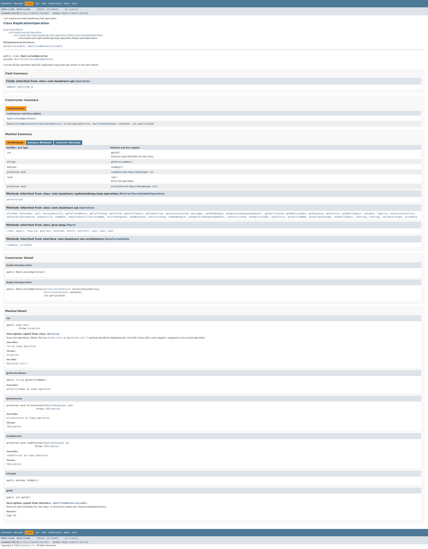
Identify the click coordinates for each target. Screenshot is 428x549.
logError (382, 213)
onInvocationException (21, 216)
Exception (34, 328)
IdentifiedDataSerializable (44, 46)
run (113, 177)
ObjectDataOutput (140, 186)
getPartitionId (274, 213)
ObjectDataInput (138, 172)
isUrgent (369, 213)
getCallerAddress (76, 213)
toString (361, 216)
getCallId (116, 213)
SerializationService (48, 123)
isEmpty (115, 167)
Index (67, 4)
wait (94, 231)
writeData (411, 216)
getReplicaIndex (296, 213)
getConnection (154, 213)
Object (71, 225)
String (11, 161)
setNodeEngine (177, 216)
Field (25, 13)
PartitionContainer (105, 123)
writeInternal (119, 186)
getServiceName (120, 161)
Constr (34, 13)
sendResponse (138, 216)
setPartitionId (236, 216)
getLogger (197, 213)
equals (20, 231)
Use (37, 4)
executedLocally (53, 213)
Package (18, 4)
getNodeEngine (214, 213)
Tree (43, 4)
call (37, 213)
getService (333, 213)
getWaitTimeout (351, 213)
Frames (41, 9)
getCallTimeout (133, 213)
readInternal (119, 172)
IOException (52, 408)
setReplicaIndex (259, 216)
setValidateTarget (320, 216)
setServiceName (296, 216)
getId (114, 152)
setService (278, 216)
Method (44, 13)
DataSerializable (14, 46)
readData (60, 216)
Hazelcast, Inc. (27, 545)
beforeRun (26, 213)
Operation (82, 81)
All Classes (71, 9)
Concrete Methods (68, 142)
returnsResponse (117, 216)
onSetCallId (44, 216)
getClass (45, 231)
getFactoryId (15, 199)
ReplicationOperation (20, 118)
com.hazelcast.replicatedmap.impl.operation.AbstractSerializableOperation (58, 35)
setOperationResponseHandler (206, 216)
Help (74, 4)
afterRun (12, 213)
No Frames (53, 9)
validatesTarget (392, 216)
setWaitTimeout (343, 216)
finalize (32, 231)
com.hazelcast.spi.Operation (25, 32)
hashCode (58, 231)
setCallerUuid (157, 216)
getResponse (316, 213)
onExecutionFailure (402, 213)
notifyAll (83, 231)
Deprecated (55, 4)
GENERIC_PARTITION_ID (20, 87)
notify (71, 231)
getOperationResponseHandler (244, 213)
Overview (6, 4)
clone (10, 231)
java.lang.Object (13, 29)
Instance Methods (39, 142)
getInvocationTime (177, 213)
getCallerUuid (98, 213)
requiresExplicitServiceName (86, 216)
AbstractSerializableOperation (33, 59)
